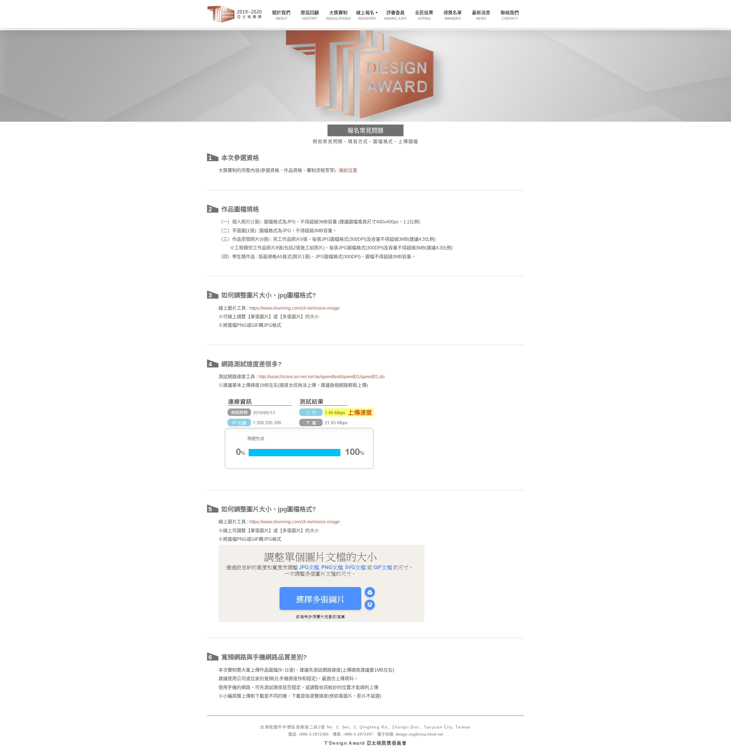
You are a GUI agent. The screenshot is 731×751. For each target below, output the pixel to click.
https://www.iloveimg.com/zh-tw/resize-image (294, 308)
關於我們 (281, 15)
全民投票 (424, 15)
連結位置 (348, 170)
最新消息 (481, 15)
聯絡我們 (510, 15)
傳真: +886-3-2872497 (353, 734)
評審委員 (395, 15)
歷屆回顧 (310, 15)
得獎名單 (452, 15)
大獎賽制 (338, 15)
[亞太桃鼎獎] (234, 14)
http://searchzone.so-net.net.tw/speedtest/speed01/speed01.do (321, 376)
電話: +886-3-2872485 (308, 734)
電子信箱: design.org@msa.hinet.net (410, 734)
